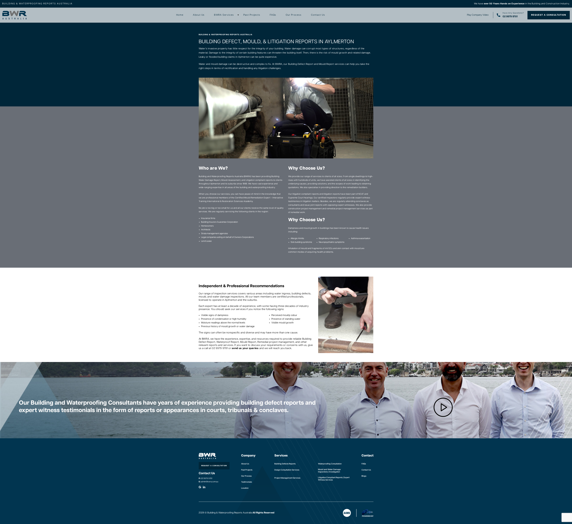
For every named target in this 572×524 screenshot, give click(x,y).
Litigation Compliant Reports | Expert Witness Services (333, 479)
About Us (199, 15)
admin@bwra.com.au (208, 482)
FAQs (273, 15)
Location (244, 488)
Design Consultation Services (286, 470)
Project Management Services (287, 478)
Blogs (364, 476)
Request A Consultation (548, 15)
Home (179, 15)
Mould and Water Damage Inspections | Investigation (329, 471)
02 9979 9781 (205, 478)
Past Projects (251, 15)
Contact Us (318, 15)
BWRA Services (224, 15)
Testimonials (246, 482)
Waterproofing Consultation (330, 464)
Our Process (293, 15)
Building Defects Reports (285, 464)
